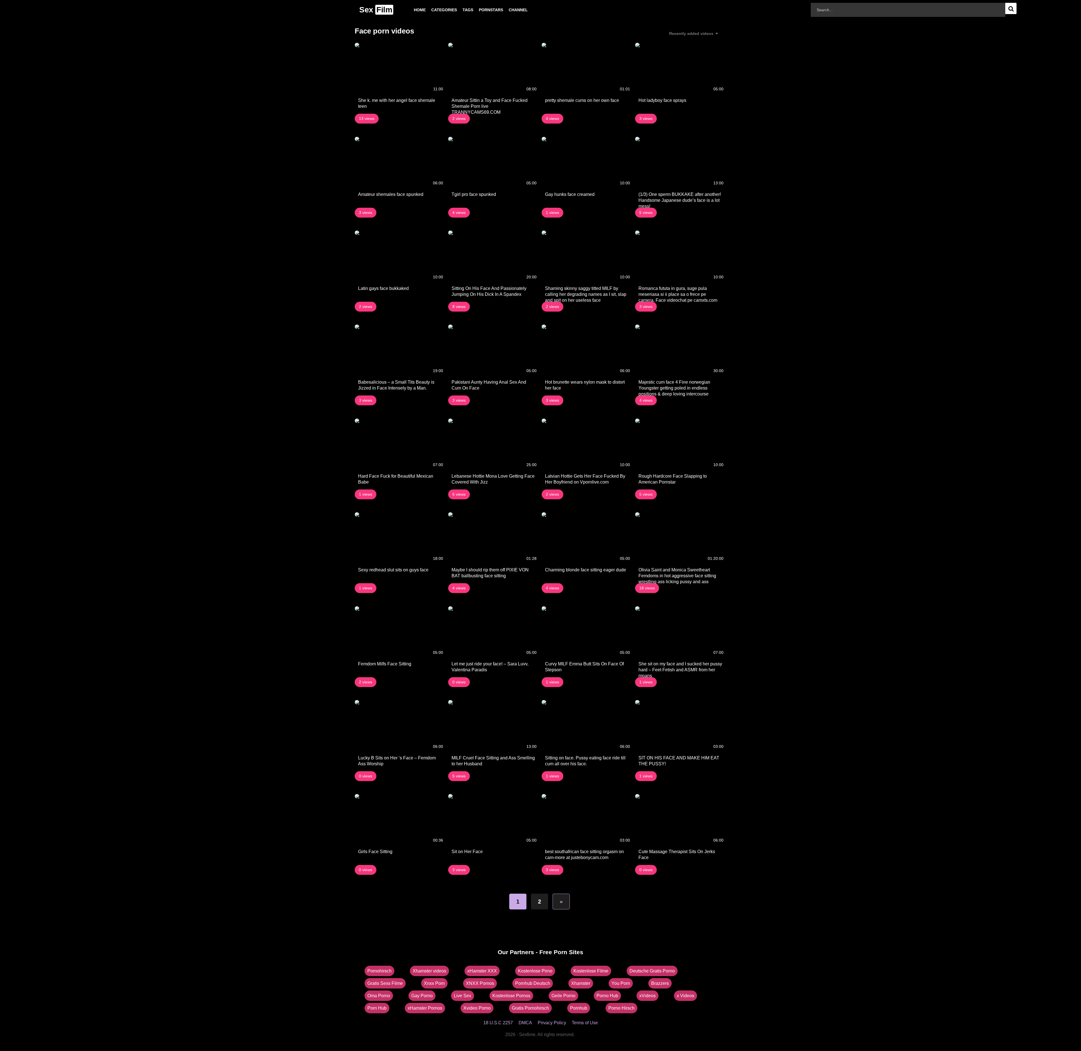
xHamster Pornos (425, 1008)
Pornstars (482, 10)
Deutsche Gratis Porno (652, 971)
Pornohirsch (379, 971)
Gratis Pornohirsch (530, 1008)
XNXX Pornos (480, 983)
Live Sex (462, 995)
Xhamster (580, 983)
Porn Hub (377, 1008)
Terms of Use (585, 1022)
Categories (435, 10)
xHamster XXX (482, 971)
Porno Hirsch (621, 1008)
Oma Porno (378, 995)
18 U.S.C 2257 (498, 1022)
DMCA (525, 1022)
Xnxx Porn (434, 983)
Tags (459, 10)
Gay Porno (422, 995)
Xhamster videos (429, 971)
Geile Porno (563, 995)
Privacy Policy (552, 1022)
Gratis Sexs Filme (385, 983)
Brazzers (660, 983)
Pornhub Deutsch (532, 983)
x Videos (685, 995)
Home (411, 10)
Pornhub (578, 1008)
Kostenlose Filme (590, 971)
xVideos (647, 995)
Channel (509, 10)
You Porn (620, 983)
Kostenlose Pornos (511, 995)
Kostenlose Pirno (535, 971)
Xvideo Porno (477, 1008)
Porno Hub (607, 995)
